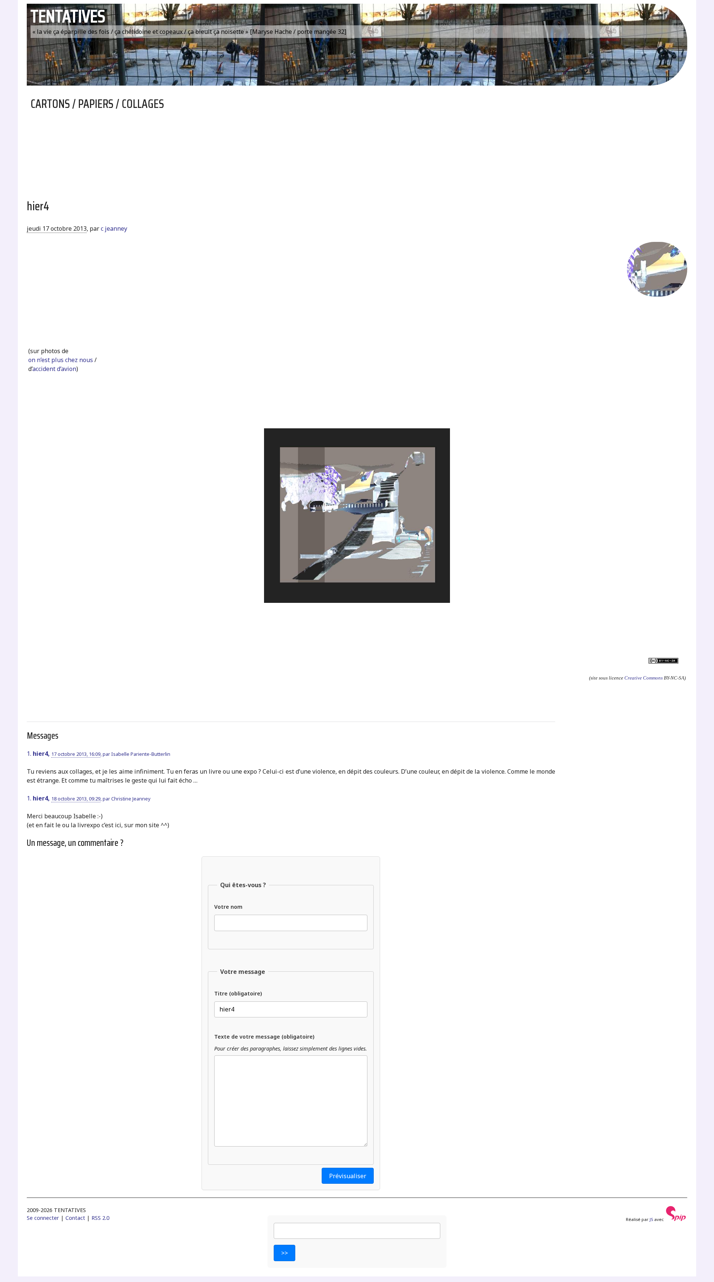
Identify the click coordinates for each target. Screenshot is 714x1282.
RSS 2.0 (100, 1217)
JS (651, 1219)
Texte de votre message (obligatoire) (264, 1036)
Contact (75, 1217)
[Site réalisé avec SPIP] (676, 1219)
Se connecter (43, 1217)
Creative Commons (643, 678)
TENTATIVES (67, 16)
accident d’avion (54, 369)
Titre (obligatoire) (238, 993)
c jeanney (114, 228)
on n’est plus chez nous (60, 360)
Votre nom (228, 906)
